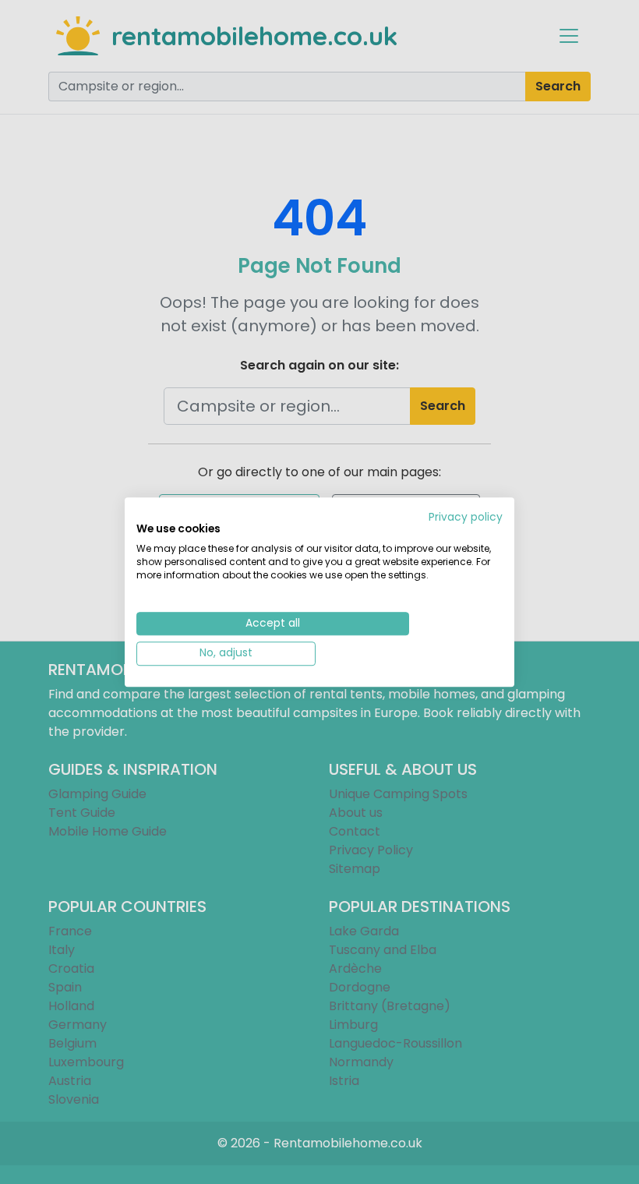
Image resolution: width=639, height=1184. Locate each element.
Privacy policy (466, 517)
